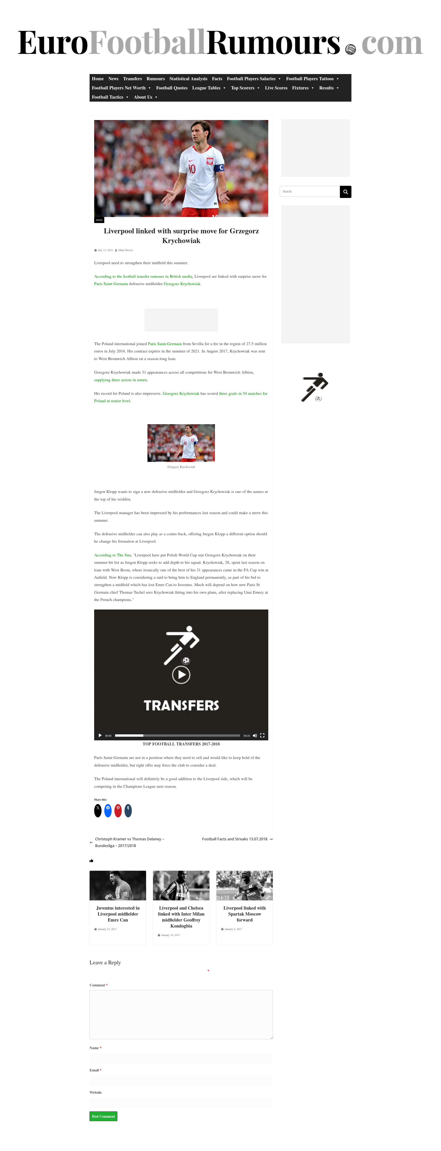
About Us (143, 97)
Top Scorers (242, 87)
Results (326, 87)
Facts (217, 78)
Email (96, 1070)
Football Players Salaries (251, 78)
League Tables (206, 87)
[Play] (100, 735)
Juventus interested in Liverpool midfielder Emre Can (118, 914)
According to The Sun (112, 555)
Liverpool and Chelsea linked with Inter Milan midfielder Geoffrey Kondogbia (181, 917)
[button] (181, 675)
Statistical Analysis (188, 78)
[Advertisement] (181, 320)
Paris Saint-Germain (111, 283)
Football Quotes (172, 87)
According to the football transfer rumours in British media (143, 276)
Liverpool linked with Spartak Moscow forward (244, 914)
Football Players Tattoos (310, 78)
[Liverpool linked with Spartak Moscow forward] (244, 873)
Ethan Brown (125, 250)
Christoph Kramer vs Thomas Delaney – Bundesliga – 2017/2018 (129, 842)
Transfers (132, 78)
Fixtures (300, 87)
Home (98, 78)
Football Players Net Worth (119, 87)
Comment (99, 985)
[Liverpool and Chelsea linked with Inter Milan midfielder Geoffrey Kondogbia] (181, 873)
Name (96, 1047)
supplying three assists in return (120, 379)
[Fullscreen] (262, 735)
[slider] (177, 735)
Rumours (156, 78)
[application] (181, 675)
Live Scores (276, 87)
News (113, 78)
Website (96, 1092)
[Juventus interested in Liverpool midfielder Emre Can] (118, 873)
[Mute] (255, 735)
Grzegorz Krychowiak (182, 283)
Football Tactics (107, 97)
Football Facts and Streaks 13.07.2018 (234, 839)
